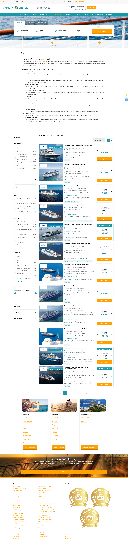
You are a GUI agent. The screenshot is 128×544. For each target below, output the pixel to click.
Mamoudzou (27, 421)
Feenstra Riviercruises (19, 517)
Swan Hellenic (42, 524)
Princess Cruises (42, 499)
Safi (24, 428)
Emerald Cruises (17, 513)
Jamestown (27, 443)
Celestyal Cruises (17, 501)
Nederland (121, 2)
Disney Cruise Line (18, 511)
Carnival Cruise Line (18, 497)
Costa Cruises (16, 503)
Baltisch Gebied (69, 537)
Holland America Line (19, 528)
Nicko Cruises (16, 536)
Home (19, 14)
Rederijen (67, 14)
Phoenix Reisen (42, 490)
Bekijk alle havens (30, 447)
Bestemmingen (56, 14)
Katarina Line (16, 532)
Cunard (15, 509)
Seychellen (55, 436)
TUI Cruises (41, 526)
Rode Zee (84, 421)
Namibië (55, 428)
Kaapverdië (42, 61)
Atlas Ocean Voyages (19, 493)
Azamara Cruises (17, 495)
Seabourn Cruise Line (44, 515)
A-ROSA (15, 490)
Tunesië (55, 421)
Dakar (25, 417)
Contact (108, 14)
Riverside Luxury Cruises (45, 505)
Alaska (67, 532)
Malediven (55, 417)
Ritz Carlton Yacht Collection (46, 507)
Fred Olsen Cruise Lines (19, 522)
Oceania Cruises (42, 486)
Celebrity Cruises (17, 499)
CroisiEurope (16, 505)
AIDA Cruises (16, 484)
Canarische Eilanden (71, 539)
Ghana (54, 439)
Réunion (55, 432)
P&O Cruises (41, 495)
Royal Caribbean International (46, 509)
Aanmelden (64, 470)
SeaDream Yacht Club (44, 517)
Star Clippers (42, 522)
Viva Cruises (41, 532)
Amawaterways (17, 488)
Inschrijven (91, 7)
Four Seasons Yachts (18, 519)
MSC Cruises (16, 534)
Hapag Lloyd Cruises (18, 524)
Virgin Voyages (42, 530)
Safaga (25, 432)
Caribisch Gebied (70, 541)
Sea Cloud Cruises (43, 513)
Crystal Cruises (17, 507)
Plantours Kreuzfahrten (45, 493)
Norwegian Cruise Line (44, 484)
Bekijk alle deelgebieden (89, 447)
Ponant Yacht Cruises (44, 497)
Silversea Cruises (43, 519)
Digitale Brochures (97, 14)
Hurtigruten (16, 530)
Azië (66, 535)
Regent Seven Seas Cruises (46, 501)
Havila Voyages (17, 526)
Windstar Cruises (43, 534)
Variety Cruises (42, 528)
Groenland (68, 543)
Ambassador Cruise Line (19, 486)
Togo (54, 425)
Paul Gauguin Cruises (44, 488)
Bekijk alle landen (59, 447)
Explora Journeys (18, 515)
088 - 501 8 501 (79, 2)
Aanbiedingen (44, 14)
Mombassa (27, 439)
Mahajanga (27, 436)
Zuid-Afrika (85, 417)
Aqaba (25, 425)
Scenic (40, 511)
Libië (53, 443)
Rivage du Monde (43, 503)
